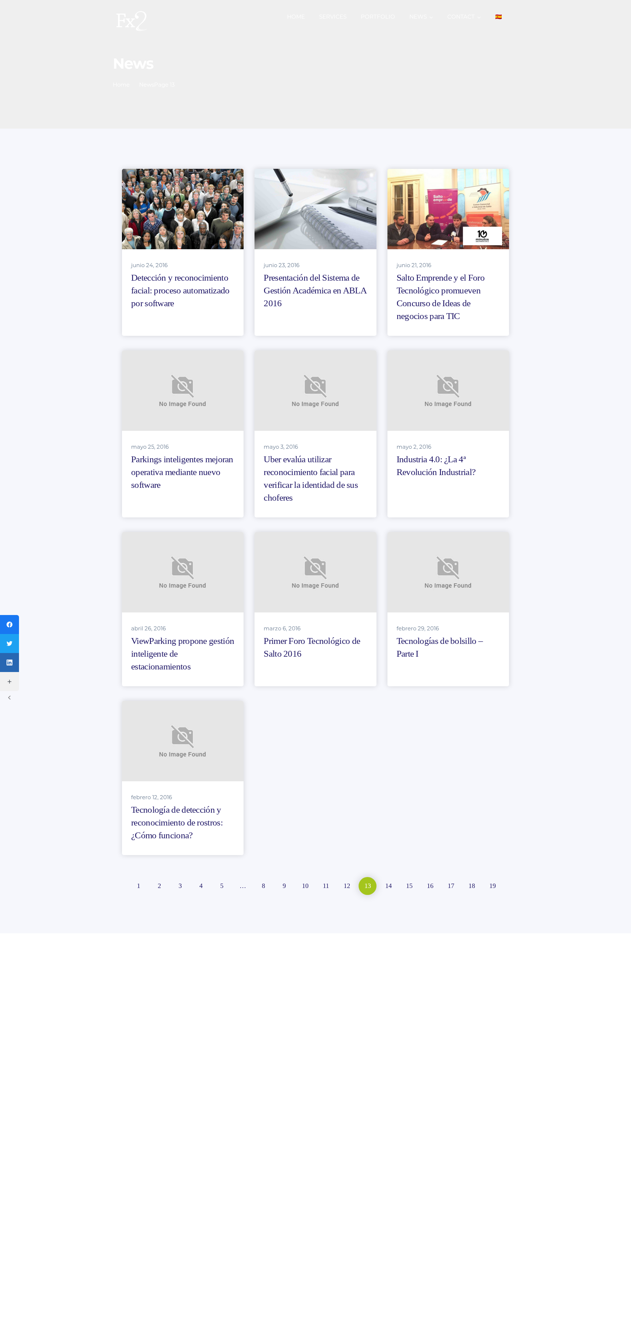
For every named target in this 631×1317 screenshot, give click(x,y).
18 (472, 885)
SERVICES (333, 16)
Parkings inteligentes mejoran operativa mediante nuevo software (182, 472)
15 (409, 885)
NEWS (418, 16)
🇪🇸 (498, 16)
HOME (296, 16)
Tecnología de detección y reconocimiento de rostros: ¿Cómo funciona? (177, 822)
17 (451, 885)
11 (326, 885)
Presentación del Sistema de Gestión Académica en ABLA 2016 (315, 290)
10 (305, 885)
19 (492, 885)
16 (430, 885)
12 (347, 885)
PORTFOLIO (378, 16)
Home (121, 84)
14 (388, 885)
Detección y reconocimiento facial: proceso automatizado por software (180, 290)
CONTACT (461, 16)
